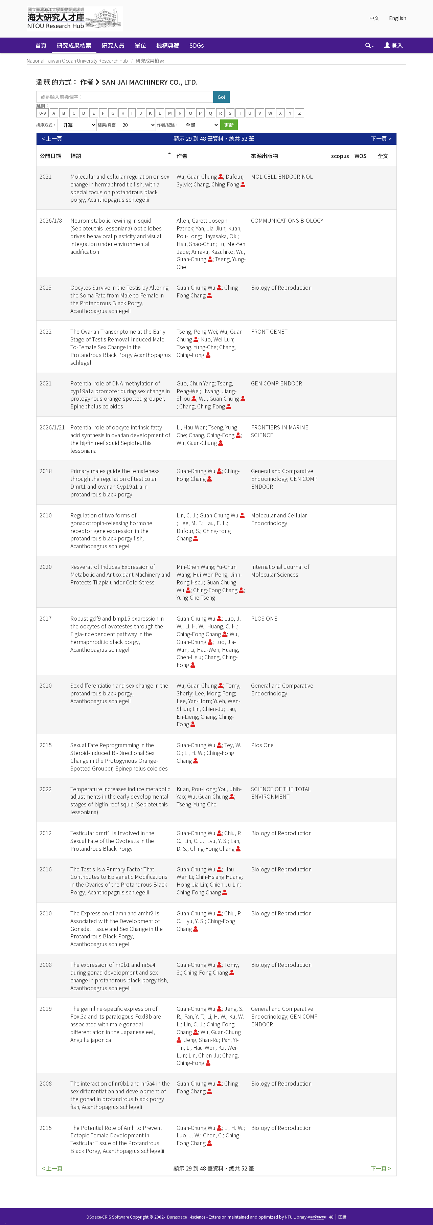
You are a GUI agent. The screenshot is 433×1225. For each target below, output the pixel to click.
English (397, 18)
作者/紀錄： (168, 125)
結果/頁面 (107, 125)
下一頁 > (381, 138)
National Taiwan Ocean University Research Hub (77, 60)
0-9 (42, 112)
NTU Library (295, 1217)
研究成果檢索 (74, 45)
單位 (140, 45)
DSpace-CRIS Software (108, 1217)
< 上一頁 (52, 138)
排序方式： (46, 125)
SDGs (196, 45)
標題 (75, 156)
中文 (374, 18)
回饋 (342, 1217)
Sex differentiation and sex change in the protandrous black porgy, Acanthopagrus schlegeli (119, 693)
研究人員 (112, 45)
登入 (396, 45)
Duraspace (177, 1217)
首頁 (41, 45)
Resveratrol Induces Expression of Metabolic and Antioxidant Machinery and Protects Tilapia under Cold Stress (120, 574)
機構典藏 (167, 45)
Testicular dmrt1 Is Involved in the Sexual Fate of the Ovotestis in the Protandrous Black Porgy (112, 840)
